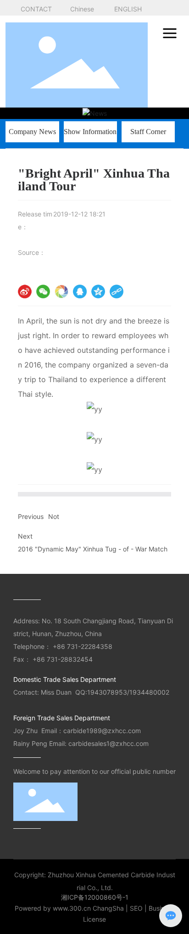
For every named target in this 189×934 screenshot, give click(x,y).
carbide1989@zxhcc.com (103, 730)
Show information (90, 131)
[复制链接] (116, 291)
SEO (136, 908)
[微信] (43, 291)
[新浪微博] (25, 291)
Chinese (82, 9)
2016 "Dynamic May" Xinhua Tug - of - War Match (92, 549)
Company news (32, 131)
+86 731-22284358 (84, 646)
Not (53, 516)
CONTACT (36, 9)
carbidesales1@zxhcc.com (108, 743)
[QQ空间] (98, 291)
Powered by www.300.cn (53, 908)
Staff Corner (148, 131)
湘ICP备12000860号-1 (94, 897)
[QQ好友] (80, 291)
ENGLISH (128, 9)
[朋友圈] (61, 291)
